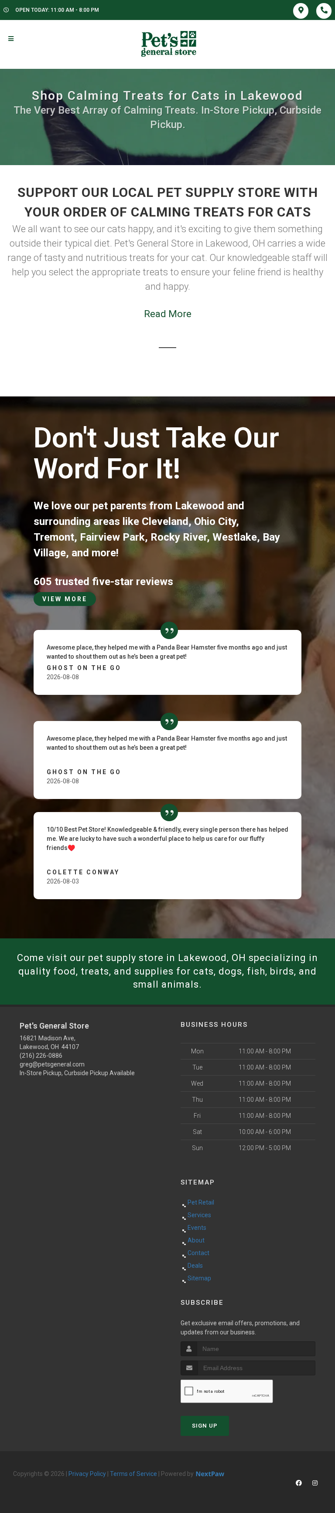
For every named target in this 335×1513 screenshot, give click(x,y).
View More (64, 599)
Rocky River (178, 537)
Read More (167, 313)
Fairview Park (112, 537)
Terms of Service (133, 1473)
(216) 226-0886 (41, 1055)
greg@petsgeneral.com (52, 1064)
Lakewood (199, 506)
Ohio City (215, 521)
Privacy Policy (87, 1473)
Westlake (234, 537)
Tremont (54, 537)
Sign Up (205, 1425)
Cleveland (165, 521)
